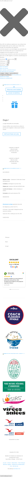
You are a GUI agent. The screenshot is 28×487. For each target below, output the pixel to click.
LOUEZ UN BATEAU (14, 93)
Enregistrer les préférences (6, 74)
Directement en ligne (8, 204)
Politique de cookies (4, 76)
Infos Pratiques (21, 462)
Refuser (6, 73)
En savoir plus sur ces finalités (7, 71)
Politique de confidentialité (6, 78)
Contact (9, 462)
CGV (11, 466)
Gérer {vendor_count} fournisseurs (8, 70)
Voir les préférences (14, 73)
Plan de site (15, 466)
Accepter (2, 73)
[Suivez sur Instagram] (7, 225)
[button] (14, 22)
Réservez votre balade (14, 89)
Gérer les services (4, 68)
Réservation (14, 462)
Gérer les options (4, 66)
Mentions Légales (7, 464)
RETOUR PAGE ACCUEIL (11, 134)
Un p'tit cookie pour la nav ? (6, 476)
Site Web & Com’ (17, 468)
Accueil (4, 462)
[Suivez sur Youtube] (9, 225)
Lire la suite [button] (6, 285)
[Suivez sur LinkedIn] (12, 225)
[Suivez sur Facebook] (4, 225)
